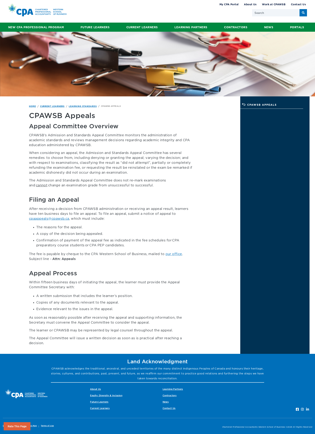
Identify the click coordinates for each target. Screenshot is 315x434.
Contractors (235, 27)
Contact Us (298, 4)
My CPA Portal (229, 4)
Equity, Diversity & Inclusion (106, 395)
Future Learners (95, 27)
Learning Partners (190, 27)
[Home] (26, 393)
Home (32, 106)
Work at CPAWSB (273, 4)
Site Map (32, 426)
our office (174, 254)
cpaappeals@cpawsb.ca (49, 218)
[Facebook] (297, 409)
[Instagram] (302, 409)
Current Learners (142, 27)
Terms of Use (47, 426)
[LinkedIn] (307, 409)
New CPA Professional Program (36, 27)
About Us (250, 4)
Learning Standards (83, 106)
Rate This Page (17, 426)
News (268, 27)
